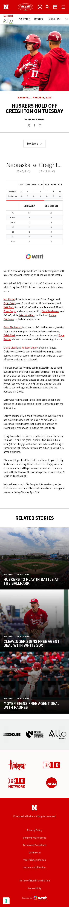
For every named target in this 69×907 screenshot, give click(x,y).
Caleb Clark (9, 335)
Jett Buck (9, 307)
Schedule (24, 19)
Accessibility (34, 888)
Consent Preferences (34, 837)
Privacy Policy (34, 830)
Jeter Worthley (26, 315)
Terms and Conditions (34, 845)
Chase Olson (10, 347)
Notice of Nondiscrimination (34, 880)
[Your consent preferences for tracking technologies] (6, 900)
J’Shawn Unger (29, 347)
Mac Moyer (9, 299)
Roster (38, 19)
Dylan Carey (10, 303)
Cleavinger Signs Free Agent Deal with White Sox (31, 643)
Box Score (32, 143)
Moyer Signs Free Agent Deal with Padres (31, 705)
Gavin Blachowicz (13, 327)
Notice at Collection (34, 867)
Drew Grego (10, 311)
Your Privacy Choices (34, 860)
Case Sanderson (50, 311)
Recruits (54, 19)
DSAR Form (35, 852)
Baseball (24, 97)
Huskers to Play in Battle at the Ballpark (31, 581)
